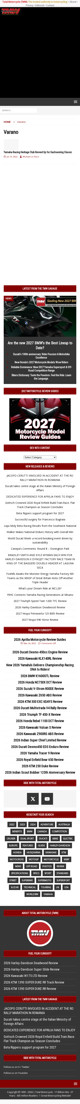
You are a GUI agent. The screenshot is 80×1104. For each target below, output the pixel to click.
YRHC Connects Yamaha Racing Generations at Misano (40, 595)
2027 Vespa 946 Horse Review (40, 619)
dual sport (27, 838)
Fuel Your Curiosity (40, 630)
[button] (75, 102)
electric (68, 838)
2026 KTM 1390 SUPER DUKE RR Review (30, 989)
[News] (11, 144)
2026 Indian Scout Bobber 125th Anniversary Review (40, 772)
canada (42, 831)
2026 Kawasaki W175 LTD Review (25, 976)
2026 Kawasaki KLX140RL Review (40, 658)
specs (36, 873)
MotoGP (34, 859)
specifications (19, 873)
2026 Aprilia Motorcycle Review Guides (40, 639)
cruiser (11, 838)
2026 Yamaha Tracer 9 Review (40, 753)
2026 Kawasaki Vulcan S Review (40, 727)
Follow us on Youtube (16, 1073)
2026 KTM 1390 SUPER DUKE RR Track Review (34, 982)
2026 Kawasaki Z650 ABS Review (40, 695)
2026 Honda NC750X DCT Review (40, 682)
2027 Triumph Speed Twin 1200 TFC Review (40, 601)
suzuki (15, 887)
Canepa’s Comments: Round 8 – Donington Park (40, 548)
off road (31, 866)
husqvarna (33, 852)
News (18, 866)
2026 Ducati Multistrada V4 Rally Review (40, 708)
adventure (47, 824)
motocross (17, 859)
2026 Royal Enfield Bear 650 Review (40, 760)
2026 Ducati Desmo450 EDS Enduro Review (40, 747)
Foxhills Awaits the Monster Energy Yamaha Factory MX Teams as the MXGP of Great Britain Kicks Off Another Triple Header (40, 578)
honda (17, 852)
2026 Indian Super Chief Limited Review (40, 740)
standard (62, 873)
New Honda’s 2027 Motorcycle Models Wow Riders (41, 362)
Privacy (29, 5)
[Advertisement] (40, 56)
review (60, 866)
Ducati (43, 838)
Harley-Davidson (60, 845)
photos (47, 866)
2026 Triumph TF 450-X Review (40, 714)
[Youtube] (47, 799)
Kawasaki (51, 852)
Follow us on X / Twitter (16, 1067)
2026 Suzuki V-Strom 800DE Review (40, 689)
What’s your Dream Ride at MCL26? (40, 588)
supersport (63, 880)
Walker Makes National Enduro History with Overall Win (40, 532)
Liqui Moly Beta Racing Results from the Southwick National (40, 526)
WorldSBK (32, 894)
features (28, 845)
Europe (13, 845)
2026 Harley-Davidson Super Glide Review (32, 969)
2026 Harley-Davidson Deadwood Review (40, 607)
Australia (64, 824)
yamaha (48, 894)
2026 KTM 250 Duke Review (40, 766)
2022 (12, 824)
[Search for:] (18, 110)
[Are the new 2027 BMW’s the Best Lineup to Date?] (40, 334)
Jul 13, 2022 (12, 156)
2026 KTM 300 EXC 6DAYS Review (40, 702)
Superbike (27, 880)
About (73, 1)
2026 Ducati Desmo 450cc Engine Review (40, 652)
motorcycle (51, 859)
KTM (64, 852)
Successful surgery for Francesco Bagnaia (40, 519)
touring (46, 887)
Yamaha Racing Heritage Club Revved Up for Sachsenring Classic (38, 152)
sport (47, 873)
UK (57, 887)
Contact (50, 5)
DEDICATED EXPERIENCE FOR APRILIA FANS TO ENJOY (40, 496)
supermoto (44, 880)
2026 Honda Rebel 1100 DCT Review (40, 721)
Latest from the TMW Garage (40, 288)
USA (66, 887)
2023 (22, 824)
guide (41, 845)
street (13, 880)
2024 (32, 824)
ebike (55, 838)
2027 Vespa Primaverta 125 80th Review (40, 613)
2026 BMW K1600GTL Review (40, 676)
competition (59, 831)
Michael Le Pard (31, 156)
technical (30, 887)
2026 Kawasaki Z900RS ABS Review (40, 734)
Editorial (39, 5)
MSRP (66, 859)
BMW (29, 831)
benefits (17, 831)
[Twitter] (33, 799)
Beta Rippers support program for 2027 (40, 513)
